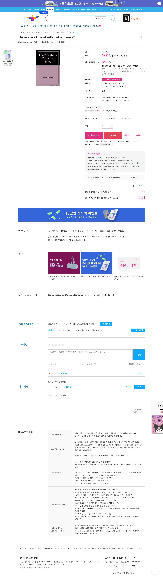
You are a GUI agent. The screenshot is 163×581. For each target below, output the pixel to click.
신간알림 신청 (109, 295)
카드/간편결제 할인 (92, 118)
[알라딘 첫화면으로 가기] (32, 18)
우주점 (83, 9)
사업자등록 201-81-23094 (41, 562)
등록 (139, 355)
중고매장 (76, 9)
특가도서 (62, 26)
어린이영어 (87, 26)
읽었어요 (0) (97, 330)
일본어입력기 (100, 18)
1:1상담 (105, 433)
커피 (100, 9)
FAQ (133, 566)
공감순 (127, 386)
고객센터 (132, 9)
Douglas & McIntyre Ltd (46, 42)
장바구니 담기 (94, 135)
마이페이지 (125, 9)
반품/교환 (113, 433)
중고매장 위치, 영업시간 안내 (125, 573)
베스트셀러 (44, 26)
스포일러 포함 (90, 364)
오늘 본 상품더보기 (137, 411)
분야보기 (26, 26)
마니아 (51, 330)
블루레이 (94, 9)
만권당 (43, 9)
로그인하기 (106, 324)
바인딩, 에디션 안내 (74, 32)
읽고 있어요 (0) (81, 330)
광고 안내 (121, 548)
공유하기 (141, 37)
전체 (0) (63, 373)
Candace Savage (24, 42)
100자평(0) (106, 111)
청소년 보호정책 (63, 548)
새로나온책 (53, 26)
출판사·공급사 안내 (109, 548)
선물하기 (127, 135)
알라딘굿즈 (58, 9)
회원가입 (118, 9)
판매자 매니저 (96, 548)
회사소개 (23, 548)
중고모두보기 (137, 186)
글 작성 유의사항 (136, 364)
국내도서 (30, 9)
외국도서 (50, 9)
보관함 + (138, 135)
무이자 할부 (109, 118)
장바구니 (139, 9)
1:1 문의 (114, 566)
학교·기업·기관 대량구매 (134, 548)
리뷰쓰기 (139, 386)
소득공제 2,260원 (126, 118)
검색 (110, 18)
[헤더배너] (133, 18)
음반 (88, 9)
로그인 (113, 9)
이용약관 (39, 548)
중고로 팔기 (107, 192)
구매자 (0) (53, 373)
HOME (23, 9)
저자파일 (97, 295)
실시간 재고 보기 (107, 144)
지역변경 (126, 101)
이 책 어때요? (138, 330)
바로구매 (112, 135)
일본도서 (36, 26)
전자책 (37, 9)
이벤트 (68, 26)
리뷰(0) (114, 111)
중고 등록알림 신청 (92, 192)
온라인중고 (67, 9)
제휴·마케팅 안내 (84, 548)
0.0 (98, 111)
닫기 (159, 3)
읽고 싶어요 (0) (65, 330)
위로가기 (155, 571)
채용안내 (31, 548)
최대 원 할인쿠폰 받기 (111, 79)
